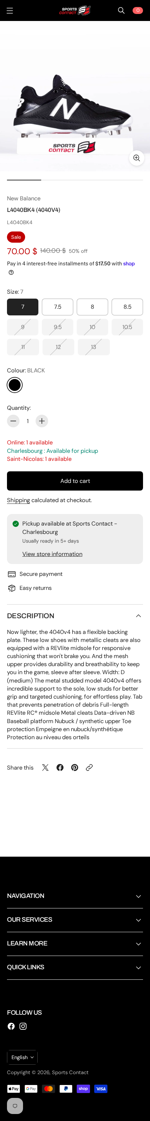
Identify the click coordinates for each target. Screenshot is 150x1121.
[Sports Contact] (75, 10)
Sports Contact (70, 1072)
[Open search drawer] (121, 10)
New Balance (23, 198)
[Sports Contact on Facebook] (11, 1026)
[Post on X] (45, 767)
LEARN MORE (27, 943)
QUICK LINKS (25, 967)
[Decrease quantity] (13, 421)
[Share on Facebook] (60, 767)
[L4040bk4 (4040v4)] (75, 96)
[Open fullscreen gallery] (136, 158)
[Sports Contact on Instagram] (23, 1026)
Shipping (18, 500)
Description (30, 616)
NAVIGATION (25, 895)
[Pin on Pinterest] (74, 767)
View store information (52, 554)
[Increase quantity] (42, 421)
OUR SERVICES (29, 919)
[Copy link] (89, 767)
